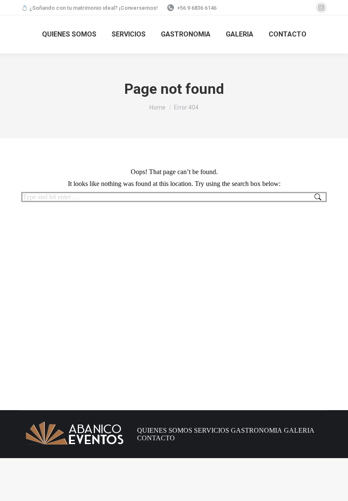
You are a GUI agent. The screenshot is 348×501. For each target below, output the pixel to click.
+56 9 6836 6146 (196, 8)
